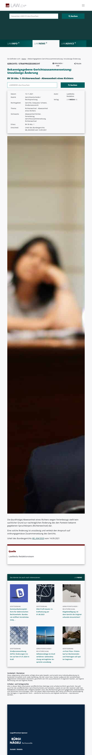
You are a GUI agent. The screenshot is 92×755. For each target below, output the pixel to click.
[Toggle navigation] (83, 5)
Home (24, 59)
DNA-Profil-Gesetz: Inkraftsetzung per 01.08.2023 (44, 611)
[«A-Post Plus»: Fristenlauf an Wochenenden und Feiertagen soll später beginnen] (73, 635)
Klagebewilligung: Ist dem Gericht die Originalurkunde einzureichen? (72, 614)
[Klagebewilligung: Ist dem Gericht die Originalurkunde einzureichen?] (73, 593)
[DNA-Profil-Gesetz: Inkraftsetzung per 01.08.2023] (46, 593)
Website (20, 749)
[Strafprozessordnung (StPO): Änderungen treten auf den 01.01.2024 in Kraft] (20, 635)
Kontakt (13, 749)
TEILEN (78, 64)
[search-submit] (73, 16)
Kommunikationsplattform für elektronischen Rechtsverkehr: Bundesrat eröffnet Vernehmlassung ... (19, 614)
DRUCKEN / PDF (58, 64)
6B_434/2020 (38, 538)
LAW (78, 577)
